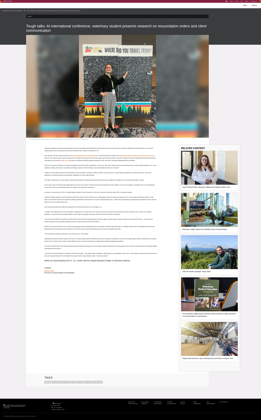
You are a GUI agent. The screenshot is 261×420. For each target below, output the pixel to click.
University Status (131, 401)
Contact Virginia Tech (58, 409)
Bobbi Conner (64, 160)
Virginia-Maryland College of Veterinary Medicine (12, 10)
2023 (28, 10)
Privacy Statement (145, 401)
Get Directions (56, 405)
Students (79, 382)
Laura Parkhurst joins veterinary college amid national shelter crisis (206, 187)
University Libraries (158, 403)
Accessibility (169, 401)
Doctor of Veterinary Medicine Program (57, 382)
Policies (195, 401)
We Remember (158, 401)
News (25, 10)
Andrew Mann (49, 271)
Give (242, 1)
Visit (237, 1)
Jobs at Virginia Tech (224, 401)
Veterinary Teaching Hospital (93, 382)
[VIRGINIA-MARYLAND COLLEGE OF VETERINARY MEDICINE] (15, 5)
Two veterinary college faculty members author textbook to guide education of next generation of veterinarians (209, 315)
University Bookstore (210, 403)
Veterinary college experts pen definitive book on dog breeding (204, 229)
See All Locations (57, 407)
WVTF (207, 401)
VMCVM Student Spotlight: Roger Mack (196, 271)
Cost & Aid (182, 401)
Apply (231, 1)
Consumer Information (171, 403)
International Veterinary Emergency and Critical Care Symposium (137, 155)
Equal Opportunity (197, 403)
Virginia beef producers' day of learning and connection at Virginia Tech (207, 358)
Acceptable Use (144, 403)
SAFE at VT (182, 403)
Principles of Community (133, 403)
